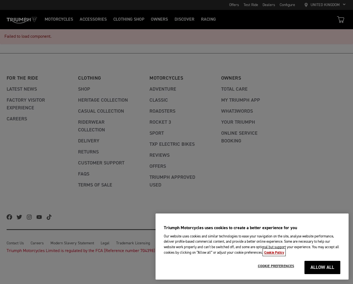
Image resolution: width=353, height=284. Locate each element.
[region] (252, 246)
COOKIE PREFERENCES (276, 266)
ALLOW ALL (323, 267)
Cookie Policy (274, 252)
